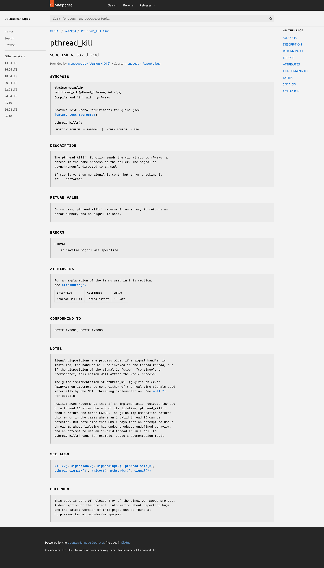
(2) (61, 466)
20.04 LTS (11, 82)
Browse (128, 5)
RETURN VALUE (293, 51)
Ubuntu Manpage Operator (86, 542)
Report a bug (151, 63)
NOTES (287, 77)
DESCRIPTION (292, 44)
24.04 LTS (11, 96)
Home (9, 31)
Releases (146, 5)
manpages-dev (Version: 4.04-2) (89, 63)
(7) (75, 115)
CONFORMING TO (295, 71)
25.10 (8, 102)
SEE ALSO (289, 84)
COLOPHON (291, 91)
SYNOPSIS (289, 37)
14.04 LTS (11, 62)
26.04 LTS (11, 109)
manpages (132, 63)
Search (112, 5)
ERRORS (288, 57)
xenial (55, 30)
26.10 (8, 116)
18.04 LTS (11, 76)
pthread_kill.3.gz (95, 30)
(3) (139, 466)
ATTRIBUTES (291, 64)
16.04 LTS (11, 69)
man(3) (70, 30)
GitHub (126, 542)
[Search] (271, 18)
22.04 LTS (11, 89)
